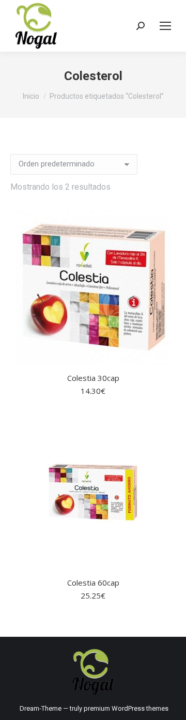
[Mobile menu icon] (165, 26)
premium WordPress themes (126, 708)
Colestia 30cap (93, 378)
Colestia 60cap (93, 582)
